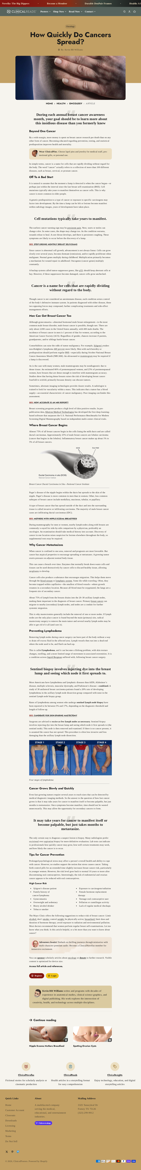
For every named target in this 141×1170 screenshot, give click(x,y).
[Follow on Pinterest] (12, 1151)
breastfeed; (90, 919)
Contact (89, 11)
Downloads (11, 1120)
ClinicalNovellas (26, 1075)
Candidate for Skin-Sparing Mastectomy (53, 715)
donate (83, 958)
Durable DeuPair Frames (71, 3)
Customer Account (14, 1110)
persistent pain (74, 228)
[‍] (48, 1034)
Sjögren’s (98, 345)
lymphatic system (64, 580)
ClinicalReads (70, 1075)
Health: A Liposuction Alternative (121, 3)
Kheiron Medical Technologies (59, 412)
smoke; (46, 919)
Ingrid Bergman (54, 657)
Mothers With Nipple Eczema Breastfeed (53, 518)
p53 (81, 270)
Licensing (10, 1125)
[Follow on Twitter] (6, 1151)
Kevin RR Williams (74, 49)
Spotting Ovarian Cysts (84, 1046)
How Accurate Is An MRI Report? (49, 402)
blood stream (46, 580)
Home (49, 103)
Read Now (74, 11)
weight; (60, 919)
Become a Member (31, 3)
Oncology (70, 26)
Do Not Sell (11, 1141)
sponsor (41, 958)
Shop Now (58, 11)
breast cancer (97, 601)
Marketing (10, 1130)
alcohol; (33, 919)
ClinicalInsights (114, 1075)
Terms (8, 1136)
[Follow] (18, 1152)
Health (61, 103)
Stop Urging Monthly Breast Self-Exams (53, 244)
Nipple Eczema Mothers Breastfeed (46, 1046)
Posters (44, 11)
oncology (72, 958)
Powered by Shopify (38, 1161)
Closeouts (10, 1115)
